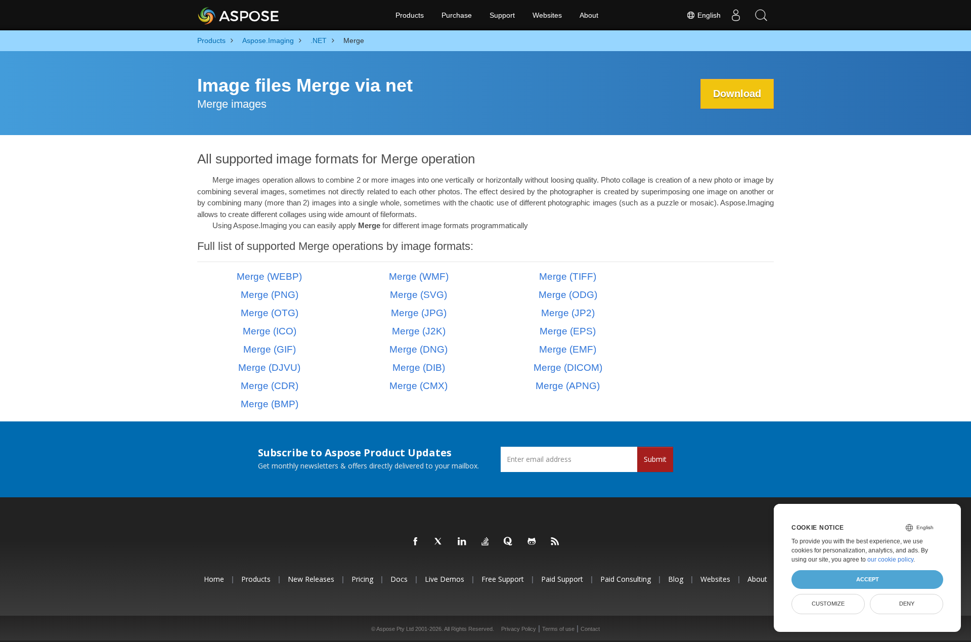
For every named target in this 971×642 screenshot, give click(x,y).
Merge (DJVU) (269, 367)
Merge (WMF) (419, 276)
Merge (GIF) (269, 349)
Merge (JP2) (568, 313)
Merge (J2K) (419, 331)
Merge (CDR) (269, 385)
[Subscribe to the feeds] (555, 541)
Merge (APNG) (568, 385)
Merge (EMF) (567, 349)
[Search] (761, 15)
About (589, 15)
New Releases (311, 579)
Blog (675, 579)
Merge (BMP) (269, 404)
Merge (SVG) (418, 294)
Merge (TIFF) (567, 276)
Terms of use (558, 629)
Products (409, 15)
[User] (735, 15)
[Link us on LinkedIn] (462, 541)
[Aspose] (239, 15)
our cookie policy (890, 559)
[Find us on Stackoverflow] (485, 541)
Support (502, 15)
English (708, 15)
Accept (867, 579)
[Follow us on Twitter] (439, 541)
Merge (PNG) (269, 294)
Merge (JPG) (419, 313)
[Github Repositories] (532, 541)
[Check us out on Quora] (508, 541)
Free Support (502, 579)
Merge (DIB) (418, 367)
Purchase (457, 15)
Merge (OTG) (269, 313)
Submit (655, 459)
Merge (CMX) (418, 385)
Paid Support (562, 579)
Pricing (362, 579)
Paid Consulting (625, 579)
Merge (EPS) (568, 331)
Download (737, 93)
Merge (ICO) (269, 331)
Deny (906, 604)
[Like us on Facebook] (415, 541)
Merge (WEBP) (269, 276)
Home (214, 579)
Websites (547, 15)
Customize (828, 604)
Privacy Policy (518, 629)
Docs (399, 579)
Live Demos (444, 579)
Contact (590, 629)
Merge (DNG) (418, 349)
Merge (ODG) (568, 294)
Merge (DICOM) (568, 367)
